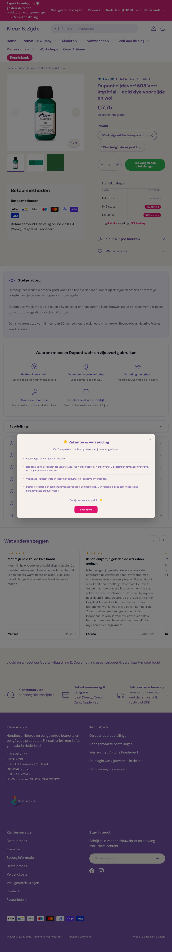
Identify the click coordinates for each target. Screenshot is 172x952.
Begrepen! (86, 509)
